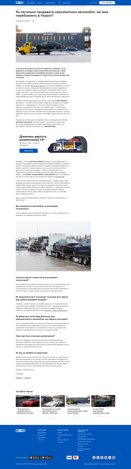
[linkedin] (101, 457)
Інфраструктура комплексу (83, 430)
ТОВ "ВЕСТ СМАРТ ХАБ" (23, 464)
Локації (60, 432)
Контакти (60, 442)
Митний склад (82, 436)
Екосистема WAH (63, 430)
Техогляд (40, 440)
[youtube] (105, 457)
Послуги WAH (42, 430)
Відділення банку (83, 444)
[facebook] (94, 457)
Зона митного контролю (85, 434)
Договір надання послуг (107, 464)
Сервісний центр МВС (84, 441)
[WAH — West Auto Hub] (25, 430)
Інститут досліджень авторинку (84, 449)
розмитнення (60, 176)
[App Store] (34, 457)
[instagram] (97, 457)
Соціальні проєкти (63, 440)
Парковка (81, 446)
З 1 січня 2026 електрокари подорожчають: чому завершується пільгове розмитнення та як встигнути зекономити (102, 411)
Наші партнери (31, 2)
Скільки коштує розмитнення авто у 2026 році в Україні (77, 411)
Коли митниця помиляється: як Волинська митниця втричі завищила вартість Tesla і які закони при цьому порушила (27, 411)
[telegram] (109, 457)
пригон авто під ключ (38, 86)
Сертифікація (42, 437)
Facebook (28, 378)
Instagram (19, 378)
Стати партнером (107, 2)
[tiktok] (113, 457)
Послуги (40, 2)
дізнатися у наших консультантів (56, 310)
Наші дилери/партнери (65, 435)
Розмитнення (42, 435)
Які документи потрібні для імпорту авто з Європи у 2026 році (51, 411)
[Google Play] (47, 457)
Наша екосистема (50, 2)
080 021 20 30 (93, 2)
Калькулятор (66, 2)
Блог (59, 2)
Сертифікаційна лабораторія (86, 439)
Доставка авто (42, 432)
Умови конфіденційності (91, 464)
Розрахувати (28, 151)
